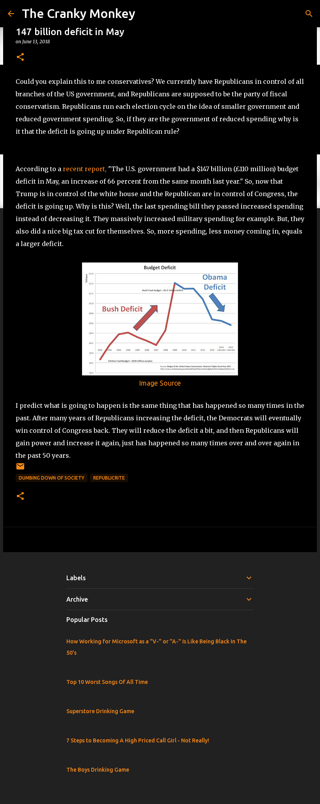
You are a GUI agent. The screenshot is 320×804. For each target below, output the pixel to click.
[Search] (309, 13)
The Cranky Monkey (78, 13)
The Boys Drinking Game (97, 770)
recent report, (85, 169)
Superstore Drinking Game (100, 711)
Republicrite (109, 477)
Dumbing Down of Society (51, 477)
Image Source (160, 383)
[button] (20, 57)
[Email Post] (20, 469)
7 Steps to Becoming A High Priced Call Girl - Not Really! (137, 740)
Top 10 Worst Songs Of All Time (107, 682)
